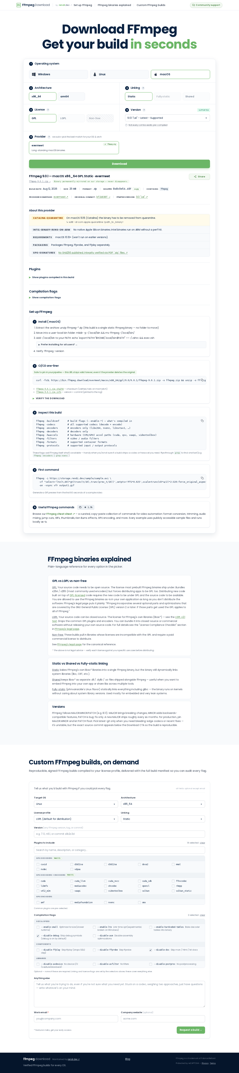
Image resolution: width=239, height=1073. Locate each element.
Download (119, 164)
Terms (213, 1063)
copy (136, 189)
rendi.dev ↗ (74, 1059)
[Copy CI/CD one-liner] (202, 380)
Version (58, 827)
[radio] (58, 74)
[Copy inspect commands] (202, 421)
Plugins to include (44, 842)
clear (202, 842)
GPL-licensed (77, 595)
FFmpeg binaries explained (114, 5)
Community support (208, 5)
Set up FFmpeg (83, 5)
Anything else (42, 978)
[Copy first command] (202, 478)
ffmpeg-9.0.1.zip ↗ (40, 181)
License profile (42, 812)
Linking (125, 812)
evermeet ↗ (61, 197)
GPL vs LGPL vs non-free (69, 581)
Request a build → (191, 1030)
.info (48, 392)
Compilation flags (44, 915)
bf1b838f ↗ (103, 196)
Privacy (205, 1063)
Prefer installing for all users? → (59, 344)
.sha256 (50, 389)
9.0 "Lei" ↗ (142, 197)
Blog (127, 1059)
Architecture (128, 797)
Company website (137, 1012)
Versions (58, 707)
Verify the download (49, 398)
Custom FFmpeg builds (151, 5)
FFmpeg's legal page (67, 629)
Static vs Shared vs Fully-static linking (80, 663)
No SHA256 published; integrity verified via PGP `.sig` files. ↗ (93, 252)
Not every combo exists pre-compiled (148, 125)
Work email (41, 1012)
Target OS (40, 797)
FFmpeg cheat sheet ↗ (60, 514)
